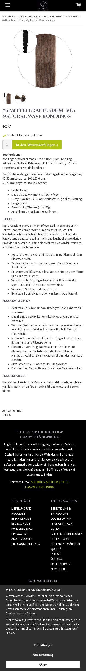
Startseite (7, 16)
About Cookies (21, 539)
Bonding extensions (54, 16)
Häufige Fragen (61, 524)
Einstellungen (43, 645)
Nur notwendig (43, 655)
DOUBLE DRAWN (61, 519)
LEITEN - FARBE (60, 539)
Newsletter (59, 569)
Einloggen (18, 534)
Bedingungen (20, 524)
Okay (43, 664)
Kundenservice (22, 529)
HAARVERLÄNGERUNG (28, 16)
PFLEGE (56, 554)
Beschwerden (21, 519)
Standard (73, 16)
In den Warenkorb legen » (37, 144)
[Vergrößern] (43, 59)
